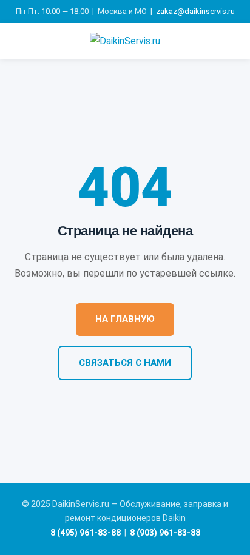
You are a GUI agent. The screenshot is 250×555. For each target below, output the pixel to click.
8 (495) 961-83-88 (85, 532)
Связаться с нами (125, 362)
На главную (125, 319)
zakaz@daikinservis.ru (195, 11)
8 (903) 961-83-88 (165, 532)
